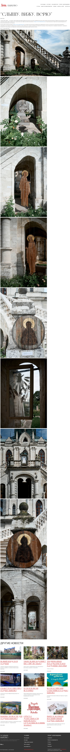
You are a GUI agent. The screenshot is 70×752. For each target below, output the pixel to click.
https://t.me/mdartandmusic (39, 21)
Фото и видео (27, 744)
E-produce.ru (63, 749)
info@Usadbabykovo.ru (28, 749)
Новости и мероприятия (46, 6)
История (49, 4)
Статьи (38, 6)
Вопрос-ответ (60, 6)
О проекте (50, 737)
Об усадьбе (43, 4)
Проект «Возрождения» (64, 4)
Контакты (67, 6)
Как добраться (55, 4)
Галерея (55, 6)
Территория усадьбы (28, 742)
